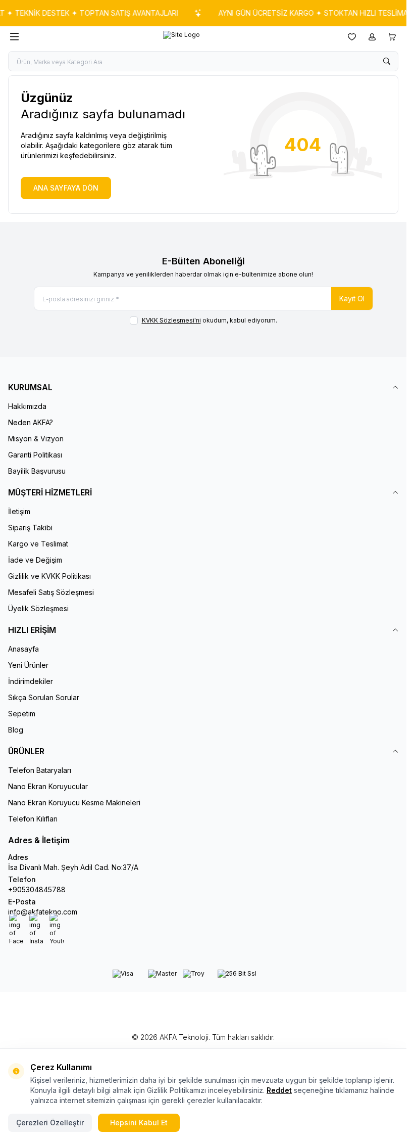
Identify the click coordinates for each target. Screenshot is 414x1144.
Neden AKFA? (30, 422)
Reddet (279, 1090)
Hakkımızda (27, 406)
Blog (15, 729)
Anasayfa (23, 649)
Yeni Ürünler (28, 665)
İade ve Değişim (35, 560)
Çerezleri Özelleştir (50, 1122)
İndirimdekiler (30, 681)
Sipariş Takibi (30, 527)
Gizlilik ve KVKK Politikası (49, 576)
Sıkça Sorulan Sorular (43, 697)
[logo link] (181, 37)
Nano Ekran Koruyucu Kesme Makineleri (74, 802)
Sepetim (21, 713)
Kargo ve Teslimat (38, 543)
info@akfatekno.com (42, 911)
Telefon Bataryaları (39, 770)
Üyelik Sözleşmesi (38, 608)
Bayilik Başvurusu (37, 471)
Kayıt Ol (352, 298)
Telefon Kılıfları (33, 818)
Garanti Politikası (35, 454)
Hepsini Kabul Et (139, 1122)
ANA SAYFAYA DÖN (65, 188)
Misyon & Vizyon (36, 438)
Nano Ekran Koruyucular (48, 786)
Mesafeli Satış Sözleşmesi (51, 592)
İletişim (19, 511)
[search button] (386, 61)
